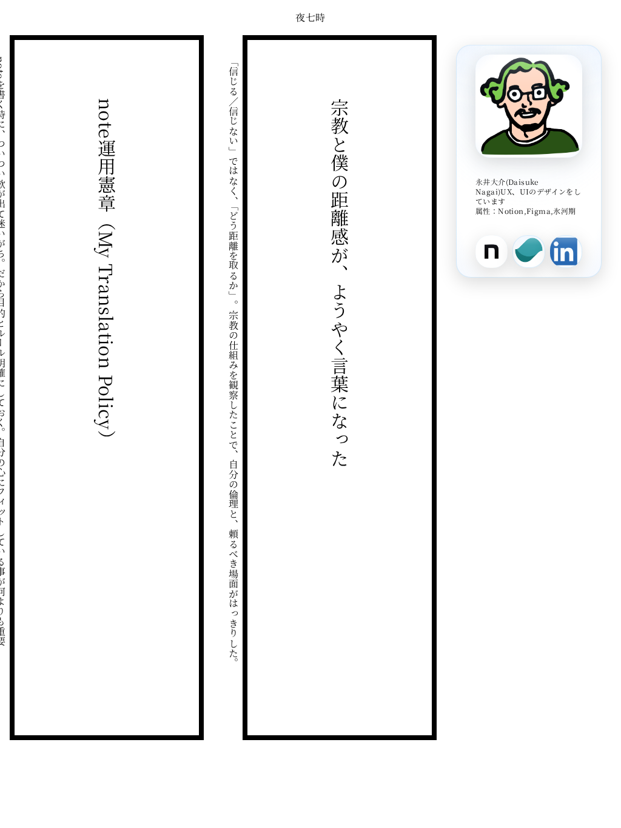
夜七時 (310, 17)
